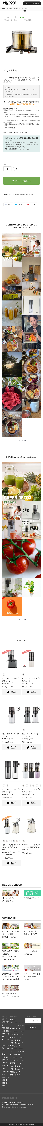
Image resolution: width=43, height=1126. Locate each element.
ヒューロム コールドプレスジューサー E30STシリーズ (17, 1060)
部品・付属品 (15, 1075)
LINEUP (13, 1020)
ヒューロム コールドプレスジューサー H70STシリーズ (17, 1034)
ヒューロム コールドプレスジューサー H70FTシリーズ (17, 1026)
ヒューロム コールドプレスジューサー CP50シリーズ (17, 1069)
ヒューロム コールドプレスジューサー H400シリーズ (17, 1043)
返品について (8, 194)
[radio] (3, 674)
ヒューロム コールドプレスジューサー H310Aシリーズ (17, 1051)
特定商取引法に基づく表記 (24, 194)
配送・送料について (5, 1039)
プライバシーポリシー (5, 1065)
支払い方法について (5, 1048)
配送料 (5, 132)
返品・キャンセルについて (5, 1057)
